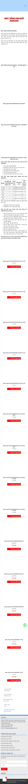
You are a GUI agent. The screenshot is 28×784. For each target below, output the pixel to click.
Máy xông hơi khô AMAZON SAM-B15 (14, 574)
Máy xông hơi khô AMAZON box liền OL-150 (14, 291)
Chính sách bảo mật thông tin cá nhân (10, 750)
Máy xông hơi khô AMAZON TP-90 (14, 672)
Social (2, 731)
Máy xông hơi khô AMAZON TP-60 (14, 639)
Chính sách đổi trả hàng (7, 745)
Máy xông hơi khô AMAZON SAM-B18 (14, 606)
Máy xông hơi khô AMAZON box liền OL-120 (14, 261)
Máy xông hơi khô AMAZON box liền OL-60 (14, 352)
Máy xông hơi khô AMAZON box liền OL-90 (14, 383)
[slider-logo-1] (8, 5)
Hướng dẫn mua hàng (6, 736)
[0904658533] (23, 703)
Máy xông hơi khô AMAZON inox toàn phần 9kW (14, 446)
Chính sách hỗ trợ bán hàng (8, 747)
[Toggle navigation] (25, 5)
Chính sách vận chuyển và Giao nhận (10, 741)
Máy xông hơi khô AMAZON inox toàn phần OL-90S (14, 510)
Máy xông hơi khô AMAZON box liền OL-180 (14, 322)
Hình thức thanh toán (6, 738)
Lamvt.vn (18, 782)
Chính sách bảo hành (6, 743)
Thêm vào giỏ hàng (15, 266)
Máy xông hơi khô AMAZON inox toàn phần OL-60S (14, 478)
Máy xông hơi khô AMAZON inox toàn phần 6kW (14, 414)
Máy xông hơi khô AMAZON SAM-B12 (14, 541)
